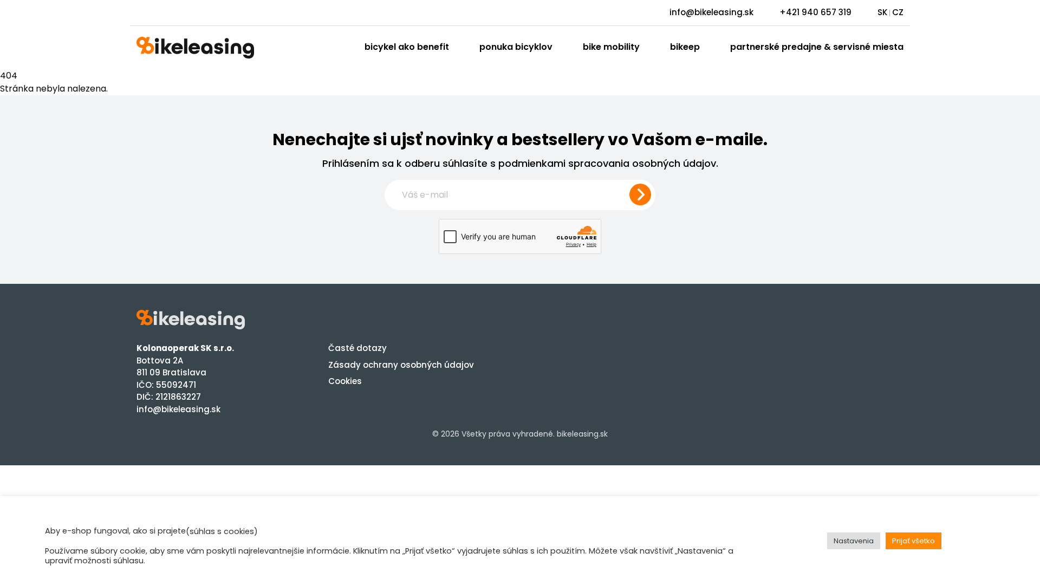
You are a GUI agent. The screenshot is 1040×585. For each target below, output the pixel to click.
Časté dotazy (357, 348)
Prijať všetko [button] (913, 541)
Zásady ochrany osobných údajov (401, 364)
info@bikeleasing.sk (711, 12)
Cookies (345, 381)
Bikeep (685, 47)
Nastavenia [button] (854, 541)
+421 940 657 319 (815, 12)
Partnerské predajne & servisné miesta (816, 47)
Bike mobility (611, 47)
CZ (897, 12)
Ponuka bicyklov (515, 47)
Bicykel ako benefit (407, 47)
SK (882, 12)
